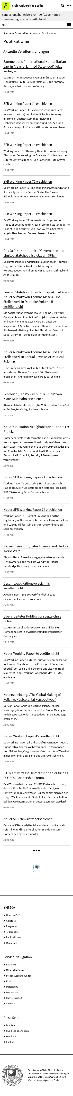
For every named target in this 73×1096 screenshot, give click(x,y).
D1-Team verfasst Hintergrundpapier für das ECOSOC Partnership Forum (35, 775)
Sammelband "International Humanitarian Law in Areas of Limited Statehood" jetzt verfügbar (34, 66)
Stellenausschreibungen (18, 975)
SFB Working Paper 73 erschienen (27, 213)
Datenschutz (12, 992)
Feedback (11, 1036)
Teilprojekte (12, 931)
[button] (36, 850)
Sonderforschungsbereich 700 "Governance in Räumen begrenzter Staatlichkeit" (32, 16)
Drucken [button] (10, 1025)
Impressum (12, 986)
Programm (11, 926)
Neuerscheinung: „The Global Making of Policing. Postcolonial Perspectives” (32, 697)
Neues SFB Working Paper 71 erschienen (32, 477)
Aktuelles (23, 33)
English (10, 1041)
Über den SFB (13, 915)
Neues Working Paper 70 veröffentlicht (31, 653)
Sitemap (10, 1003)
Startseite (8, 33)
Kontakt (10, 981)
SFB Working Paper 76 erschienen (27, 144)
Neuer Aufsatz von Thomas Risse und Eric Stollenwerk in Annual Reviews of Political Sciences (33, 357)
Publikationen (13, 937)
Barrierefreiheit (14, 997)
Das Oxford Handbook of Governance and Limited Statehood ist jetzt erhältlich (33, 253)
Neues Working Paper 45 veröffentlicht (31, 736)
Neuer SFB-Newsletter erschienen (27, 818)
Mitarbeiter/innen (15, 970)
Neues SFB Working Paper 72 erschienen (32, 509)
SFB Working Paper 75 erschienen (27, 181)
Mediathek (11, 942)
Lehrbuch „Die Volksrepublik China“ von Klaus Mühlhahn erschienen (32, 396)
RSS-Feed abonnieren (17, 1030)
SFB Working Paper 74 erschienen (27, 103)
